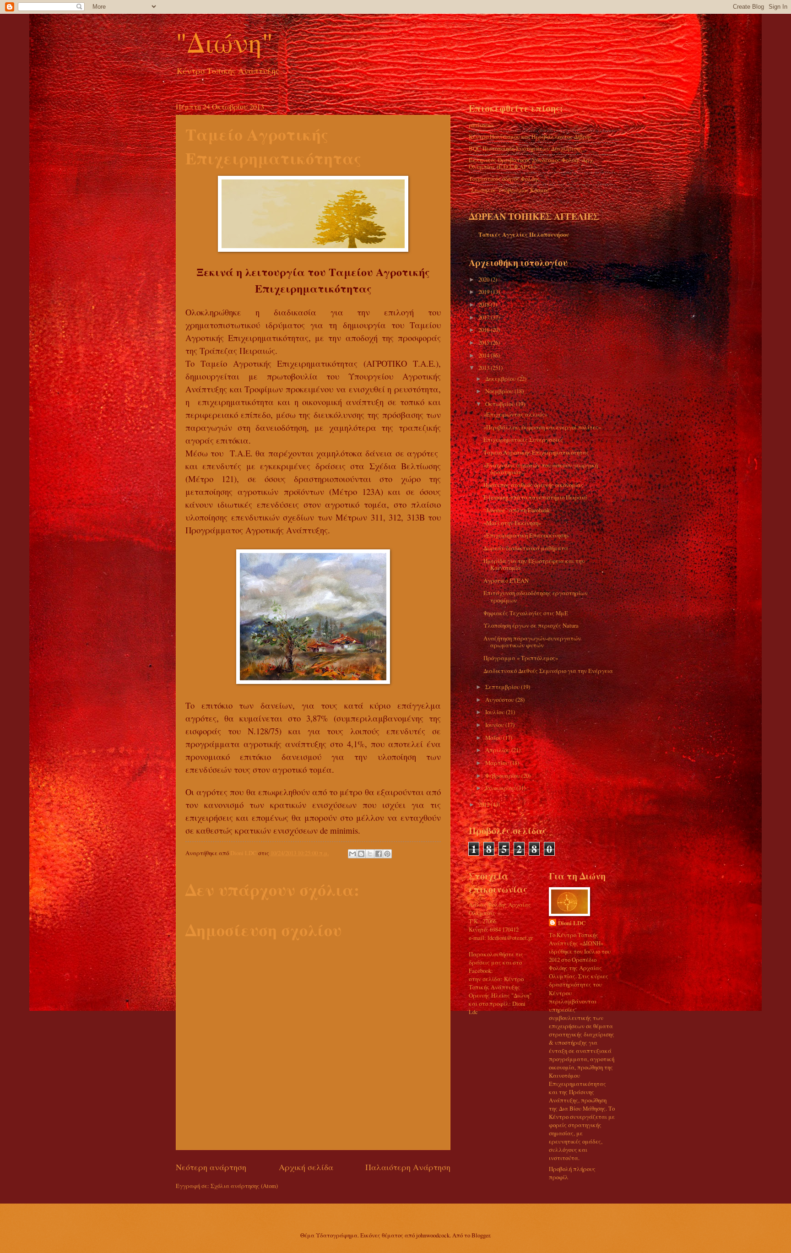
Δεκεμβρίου (501, 378)
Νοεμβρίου (500, 391)
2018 (484, 304)
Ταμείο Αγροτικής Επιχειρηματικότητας (536, 452)
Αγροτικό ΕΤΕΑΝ (506, 580)
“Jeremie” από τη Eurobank (516, 510)
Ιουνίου (495, 725)
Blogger (480, 1235)
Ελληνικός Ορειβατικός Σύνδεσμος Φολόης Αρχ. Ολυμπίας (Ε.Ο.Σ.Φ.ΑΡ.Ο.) (531, 163)
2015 (484, 342)
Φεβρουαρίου (503, 775)
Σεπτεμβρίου (503, 687)
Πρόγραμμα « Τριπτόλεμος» (520, 658)
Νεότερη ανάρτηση (211, 1166)
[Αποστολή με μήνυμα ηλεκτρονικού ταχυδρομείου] (352, 853)
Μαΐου (494, 737)
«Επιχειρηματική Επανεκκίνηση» (526, 535)
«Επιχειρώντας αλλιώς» (515, 414)
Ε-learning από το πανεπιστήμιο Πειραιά (535, 497)
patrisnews (481, 125)
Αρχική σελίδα (306, 1166)
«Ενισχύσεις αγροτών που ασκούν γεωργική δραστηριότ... (540, 468)
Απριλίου (498, 750)
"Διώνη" (224, 42)
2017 (484, 317)
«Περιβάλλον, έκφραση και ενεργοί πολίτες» (542, 427)
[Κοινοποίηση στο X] (369, 853)
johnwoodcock (433, 1235)
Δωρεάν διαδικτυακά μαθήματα (525, 548)
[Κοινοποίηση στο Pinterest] (387, 853)
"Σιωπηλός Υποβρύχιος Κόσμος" (510, 190)
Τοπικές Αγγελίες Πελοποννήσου (523, 234)
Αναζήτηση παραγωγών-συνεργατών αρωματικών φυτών (532, 641)
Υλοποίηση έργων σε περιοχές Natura (531, 625)
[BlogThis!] (361, 853)
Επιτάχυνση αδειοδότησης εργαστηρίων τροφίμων (535, 596)
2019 (484, 291)
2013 (484, 367)
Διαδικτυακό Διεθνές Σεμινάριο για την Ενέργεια (548, 671)
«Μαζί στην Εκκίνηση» (512, 523)
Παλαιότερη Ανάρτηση (407, 1166)
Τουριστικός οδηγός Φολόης (504, 178)
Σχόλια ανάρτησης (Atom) (244, 1186)
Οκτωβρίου (500, 404)
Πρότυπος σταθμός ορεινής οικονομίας (533, 485)
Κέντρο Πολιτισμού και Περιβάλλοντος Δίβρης (530, 136)
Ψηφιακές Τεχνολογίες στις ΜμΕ (525, 613)
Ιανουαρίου (500, 788)
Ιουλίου (495, 712)
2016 (484, 329)
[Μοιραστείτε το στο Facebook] (378, 853)
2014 (484, 355)
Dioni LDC (571, 923)
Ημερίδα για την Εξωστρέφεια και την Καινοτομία (534, 564)
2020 (484, 279)
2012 (484, 804)
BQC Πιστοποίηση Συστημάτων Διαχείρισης (525, 148)
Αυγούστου (500, 699)
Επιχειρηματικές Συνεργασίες (523, 439)
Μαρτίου (497, 763)
